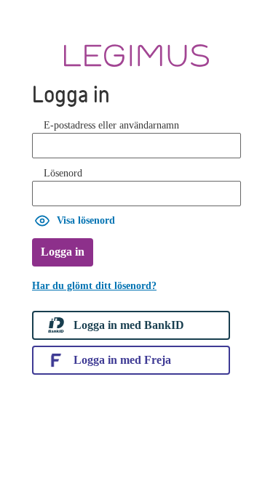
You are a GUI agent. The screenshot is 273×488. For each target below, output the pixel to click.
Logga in (62, 251)
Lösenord (63, 173)
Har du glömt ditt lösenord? (94, 285)
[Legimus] (136, 55)
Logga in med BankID (129, 325)
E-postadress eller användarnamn (111, 125)
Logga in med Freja (122, 360)
